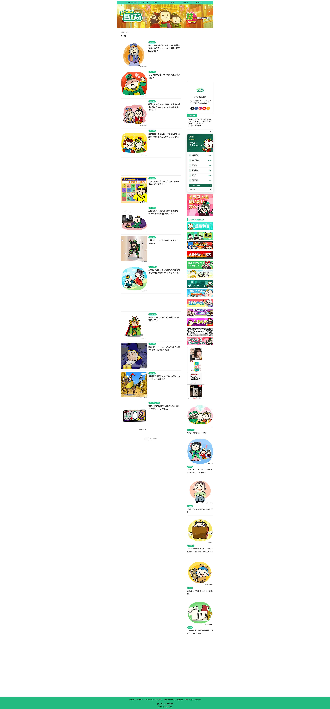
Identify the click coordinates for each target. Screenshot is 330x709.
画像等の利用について (169, 699)
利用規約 (160, 699)
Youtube (185, 2)
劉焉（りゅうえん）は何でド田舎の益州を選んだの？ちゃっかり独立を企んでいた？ (164, 107)
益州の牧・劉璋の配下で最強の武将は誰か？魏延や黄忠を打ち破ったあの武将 (164, 137)
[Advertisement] (151, 167)
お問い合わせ (199, 2)
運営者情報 (131, 699)
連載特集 (171, 2)
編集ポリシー (140, 699)
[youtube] (204, 108)
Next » (155, 439)
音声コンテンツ (158, 2)
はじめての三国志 (165, 703)
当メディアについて (130, 2)
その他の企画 (192, 189)
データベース (144, 2)
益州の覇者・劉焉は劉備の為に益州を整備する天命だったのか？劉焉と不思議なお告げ (164, 48)
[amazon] (208, 108)
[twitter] (192, 108)
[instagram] (200, 108)
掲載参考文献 (180, 699)
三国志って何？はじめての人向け (197, 433)
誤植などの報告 (188, 699)
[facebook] (196, 108)
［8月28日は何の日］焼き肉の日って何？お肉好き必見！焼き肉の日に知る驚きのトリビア (200, 551)
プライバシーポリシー (150, 699)
